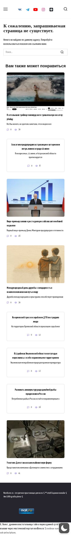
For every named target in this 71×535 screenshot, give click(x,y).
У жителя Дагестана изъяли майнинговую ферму (29, 462)
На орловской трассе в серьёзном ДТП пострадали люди (35, 319)
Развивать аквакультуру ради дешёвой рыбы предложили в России (35, 391)
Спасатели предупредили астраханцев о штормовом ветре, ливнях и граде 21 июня (35, 146)
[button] (64, 528)
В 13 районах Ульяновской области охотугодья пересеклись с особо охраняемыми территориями (35, 355)
